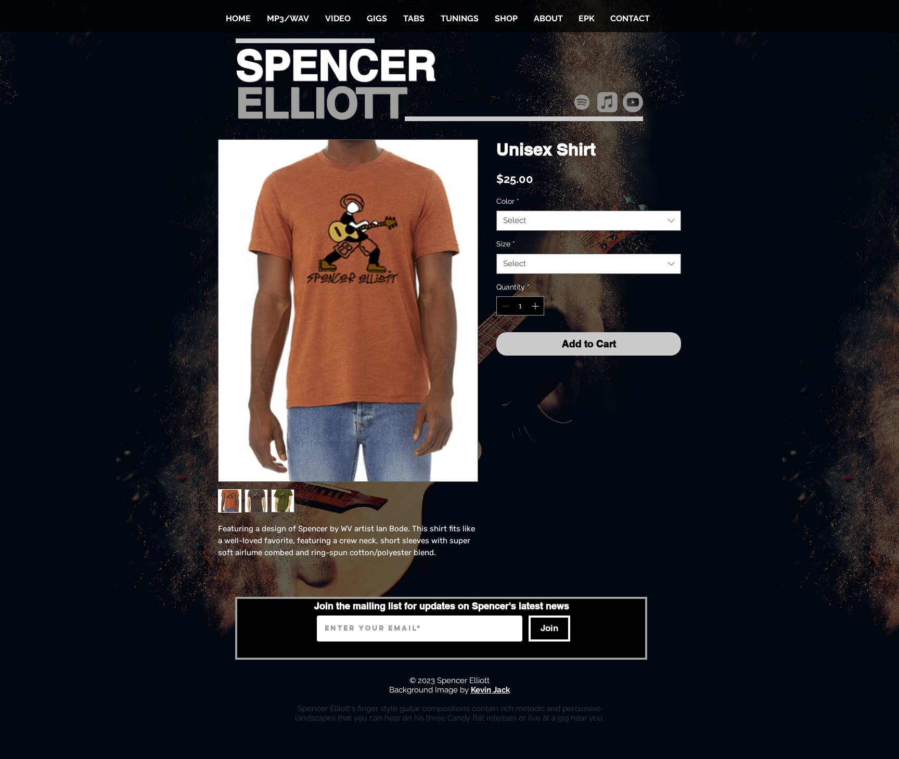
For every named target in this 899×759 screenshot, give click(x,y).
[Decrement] (504, 306)
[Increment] (536, 306)
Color (507, 201)
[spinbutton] (520, 306)
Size (505, 244)
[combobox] (588, 221)
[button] (288, 19)
